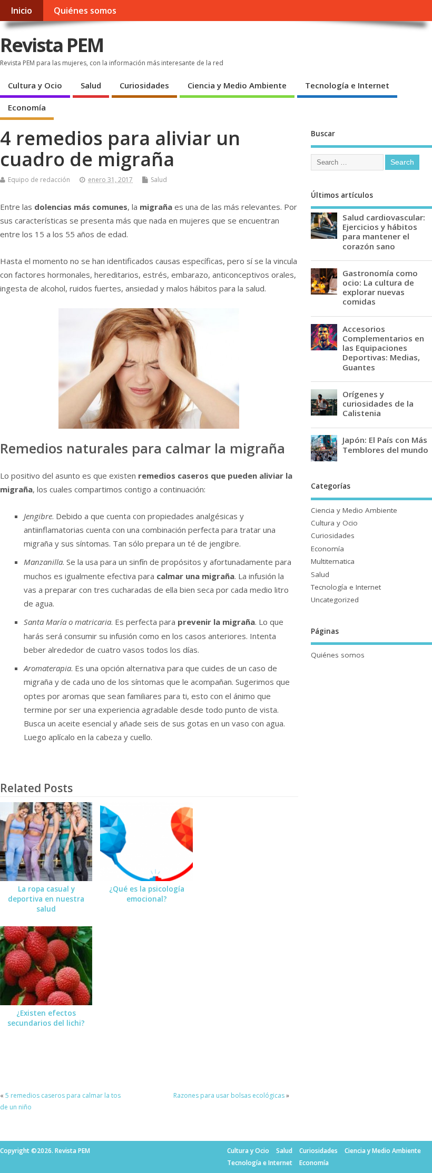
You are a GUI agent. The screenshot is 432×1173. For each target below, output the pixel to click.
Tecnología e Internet (347, 85)
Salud (91, 85)
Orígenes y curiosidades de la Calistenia (378, 403)
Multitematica (333, 561)
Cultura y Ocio (35, 85)
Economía (27, 107)
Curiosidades (144, 85)
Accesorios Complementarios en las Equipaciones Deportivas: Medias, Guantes (383, 347)
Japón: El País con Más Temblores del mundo (385, 444)
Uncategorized (335, 599)
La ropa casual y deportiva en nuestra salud (46, 899)
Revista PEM (51, 45)
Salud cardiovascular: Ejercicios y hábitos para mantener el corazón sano (383, 231)
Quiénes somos (85, 10)
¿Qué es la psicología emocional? (146, 894)
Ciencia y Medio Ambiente (237, 85)
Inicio (21, 10)
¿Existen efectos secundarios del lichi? (46, 1018)
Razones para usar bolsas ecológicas (228, 1095)
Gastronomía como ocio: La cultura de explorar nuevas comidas (380, 287)
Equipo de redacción (39, 179)
